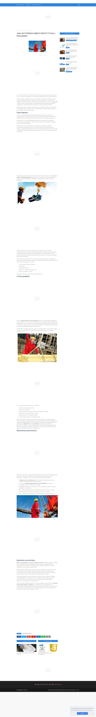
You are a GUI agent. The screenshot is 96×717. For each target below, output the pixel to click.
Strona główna (19, 30)
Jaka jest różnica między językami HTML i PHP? (71, 57)
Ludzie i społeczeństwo (27, 30)
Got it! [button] (82, 713)
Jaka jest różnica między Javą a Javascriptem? (45, 653)
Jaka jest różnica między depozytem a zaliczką (25, 653)
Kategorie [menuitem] (28, 4)
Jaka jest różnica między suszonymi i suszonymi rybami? (71, 69)
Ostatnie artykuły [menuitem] (36, 4)
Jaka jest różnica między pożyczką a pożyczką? (71, 51)
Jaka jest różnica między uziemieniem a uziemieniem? (72, 38)
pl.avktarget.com (20, 689)
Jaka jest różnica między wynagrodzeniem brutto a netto (72, 45)
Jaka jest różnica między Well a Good (71, 62)
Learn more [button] (89, 710)
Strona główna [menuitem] (20, 4)
